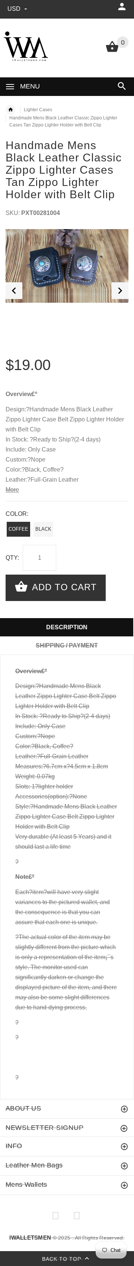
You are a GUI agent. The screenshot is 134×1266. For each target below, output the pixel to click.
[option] (67, 266)
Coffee (18, 529)
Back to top (62, 1259)
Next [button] (120, 290)
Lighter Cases (38, 109)
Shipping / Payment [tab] (67, 645)
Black (43, 529)
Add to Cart (63, 587)
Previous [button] (14, 290)
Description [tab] (66, 627)
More (12, 489)
